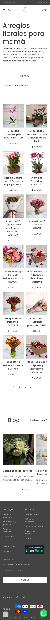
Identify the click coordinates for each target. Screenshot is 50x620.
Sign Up (25, 579)
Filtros (8, 85)
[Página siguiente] (36, 387)
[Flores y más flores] (25, 10)
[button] (4, 10)
